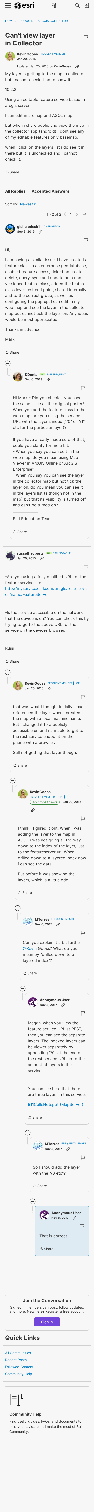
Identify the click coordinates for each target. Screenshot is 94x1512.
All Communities (18, 1353)
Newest (26, 204)
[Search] (77, 5)
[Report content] (86, 37)
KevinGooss (27, 54)
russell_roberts (30, 553)
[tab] (15, 191)
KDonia (31, 374)
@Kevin (30, 948)
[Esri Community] (24, 5)
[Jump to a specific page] (85, 214)
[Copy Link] (77, 66)
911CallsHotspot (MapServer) (55, 1104)
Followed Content (19, 1367)
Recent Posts (16, 1360)
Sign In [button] (47, 1322)
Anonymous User (55, 1000)
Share (12, 172)
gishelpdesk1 (28, 226)
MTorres (42, 919)
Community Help (18, 1374)
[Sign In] (86, 5)
